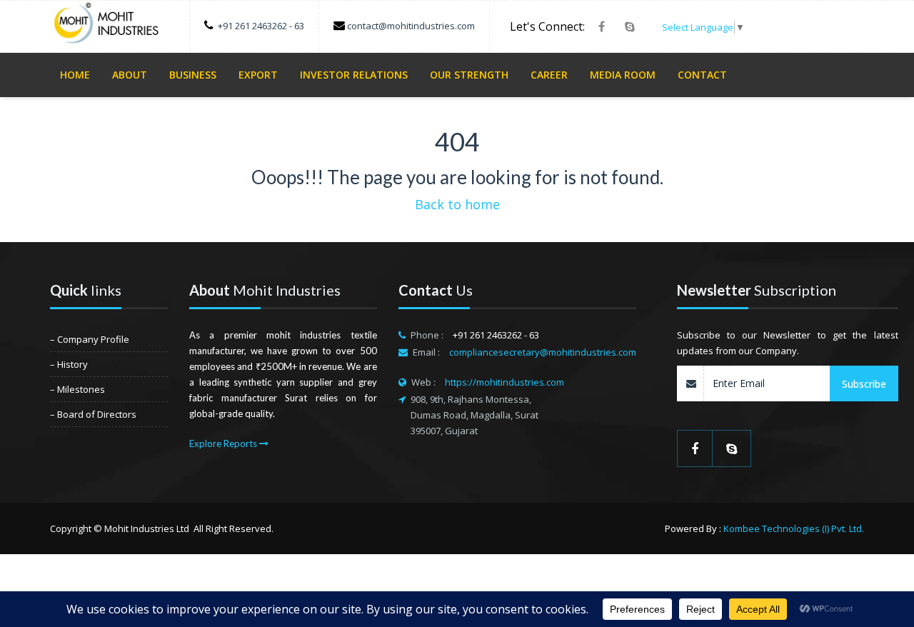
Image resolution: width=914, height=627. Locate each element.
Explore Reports (224, 443)
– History (69, 364)
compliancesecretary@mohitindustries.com (542, 352)
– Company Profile (89, 339)
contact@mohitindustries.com (411, 25)
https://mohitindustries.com (504, 382)
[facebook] (601, 26)
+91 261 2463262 (253, 25)
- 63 (296, 25)
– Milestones (77, 389)
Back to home (457, 204)
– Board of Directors (93, 414)
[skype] (630, 26)
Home (75, 74)
